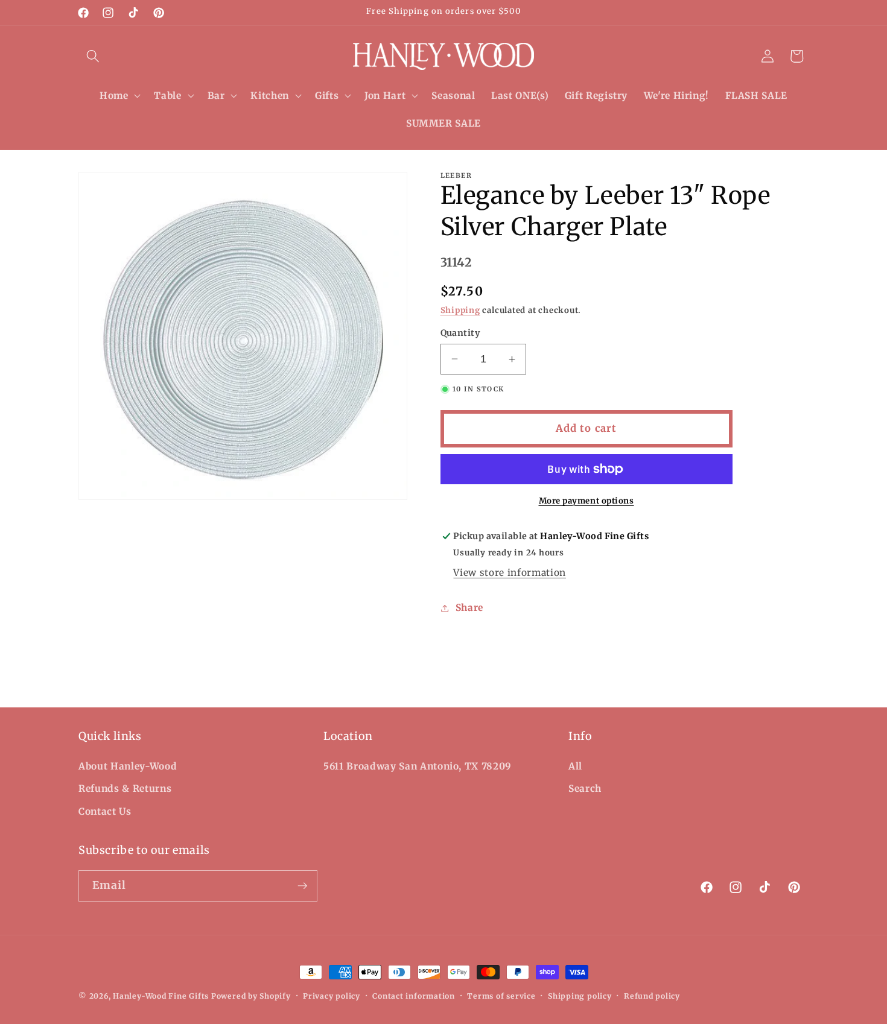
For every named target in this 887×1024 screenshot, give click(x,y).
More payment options (586, 501)
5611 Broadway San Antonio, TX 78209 (417, 766)
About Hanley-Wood (127, 766)
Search (585, 788)
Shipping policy (580, 995)
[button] (92, 56)
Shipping (460, 310)
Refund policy (652, 995)
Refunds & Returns (124, 788)
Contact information (413, 995)
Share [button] (469, 607)
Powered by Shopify (251, 995)
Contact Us (105, 811)
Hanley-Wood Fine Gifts (161, 995)
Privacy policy (331, 995)
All (575, 766)
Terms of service (501, 995)
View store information (509, 572)
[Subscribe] (302, 886)
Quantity (460, 332)
